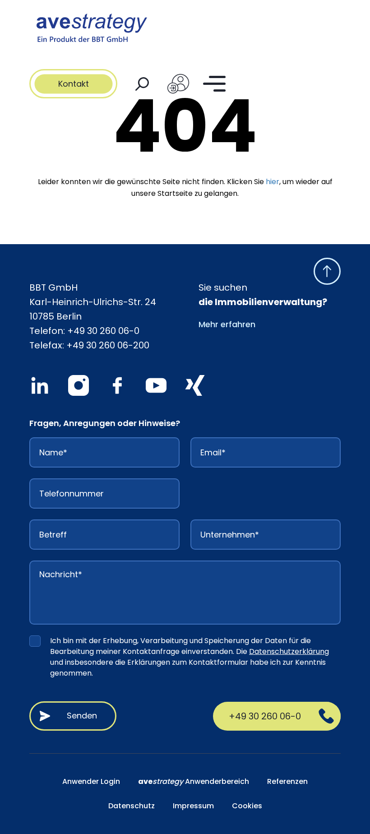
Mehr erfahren (227, 324)
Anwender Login (91, 781)
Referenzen (287, 781)
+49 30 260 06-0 (103, 330)
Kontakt (73, 83)
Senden (82, 715)
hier (272, 181)
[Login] (178, 84)
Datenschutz (131, 806)
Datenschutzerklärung (289, 651)
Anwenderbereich (193, 781)
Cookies (247, 806)
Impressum (193, 806)
